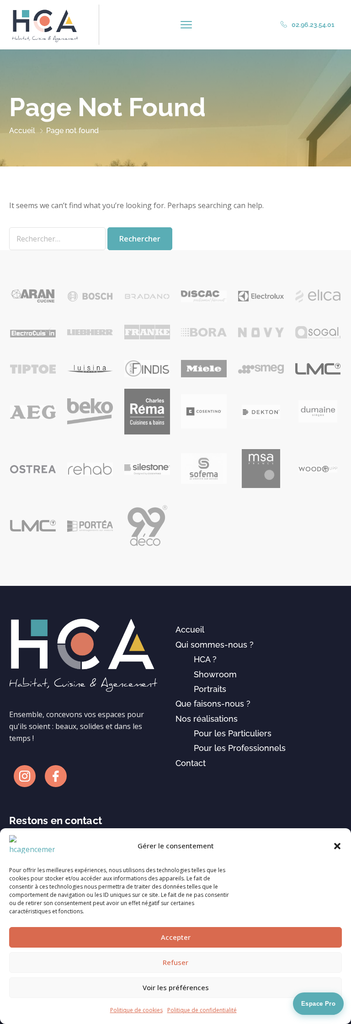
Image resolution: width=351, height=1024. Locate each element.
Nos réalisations (207, 719)
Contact (191, 763)
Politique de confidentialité (202, 1010)
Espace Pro (318, 1003)
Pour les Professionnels (240, 748)
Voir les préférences (176, 987)
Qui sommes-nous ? (215, 644)
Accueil (22, 130)
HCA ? (205, 659)
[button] (337, 846)
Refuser (175, 962)
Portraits (210, 689)
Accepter (176, 937)
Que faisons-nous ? (213, 703)
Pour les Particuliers (232, 733)
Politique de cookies (136, 1010)
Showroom (215, 674)
